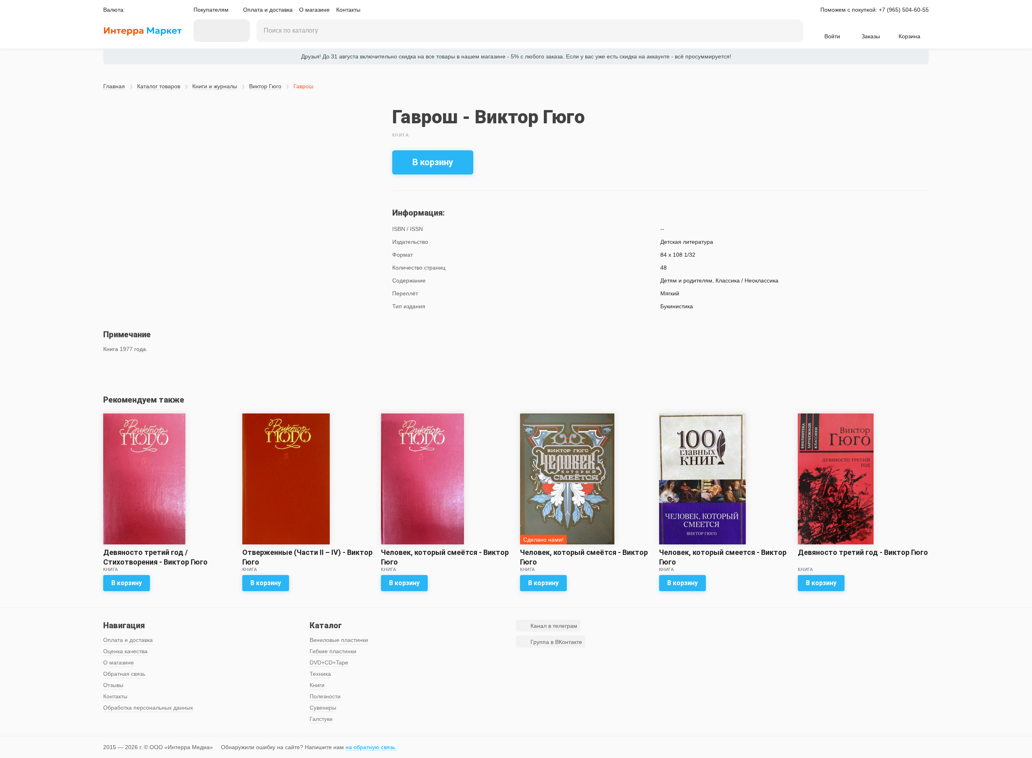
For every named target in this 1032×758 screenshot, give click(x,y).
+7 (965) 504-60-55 (904, 9)
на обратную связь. (371, 747)
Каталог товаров (158, 86)
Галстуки (321, 719)
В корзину (432, 162)
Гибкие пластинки (333, 651)
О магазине (314, 9)
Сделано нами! (543, 539)
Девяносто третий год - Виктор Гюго (863, 552)
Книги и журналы (214, 86)
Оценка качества (125, 651)
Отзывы (113, 685)
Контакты (348, 9)
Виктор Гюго (265, 86)
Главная (114, 86)
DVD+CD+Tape (329, 662)
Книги (317, 685)
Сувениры (323, 707)
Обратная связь (124, 674)
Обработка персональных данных (148, 707)
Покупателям (211, 9)
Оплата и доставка (268, 9)
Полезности (325, 696)
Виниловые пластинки (339, 640)
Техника (320, 674)
